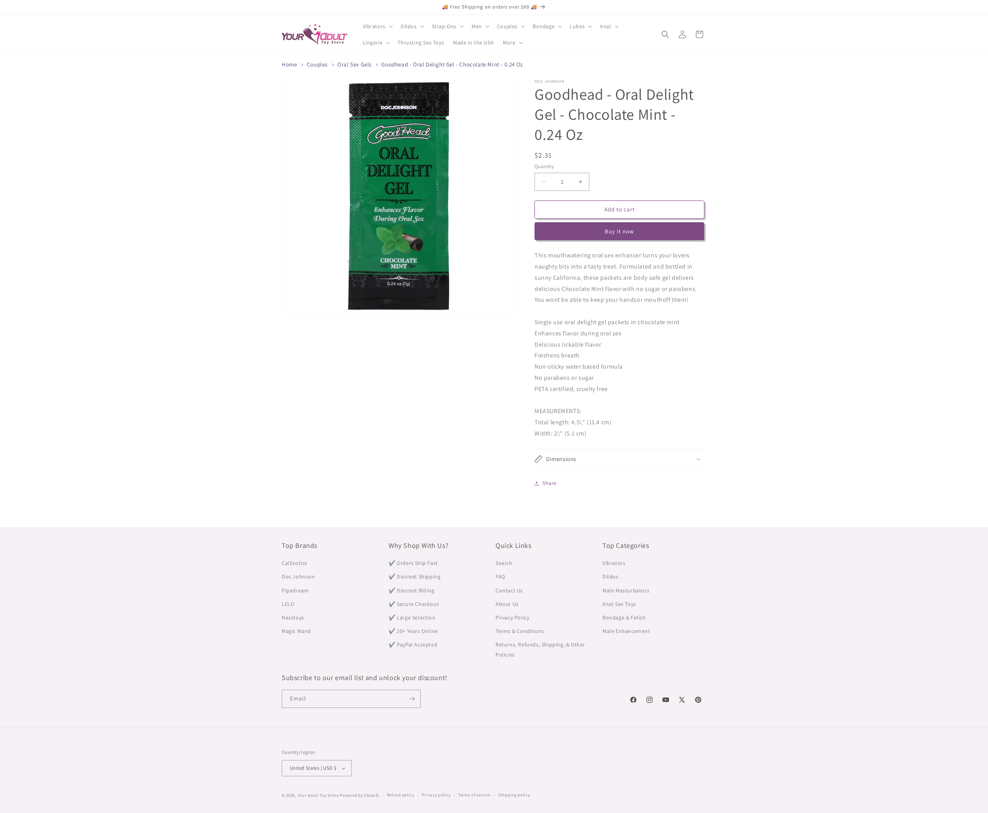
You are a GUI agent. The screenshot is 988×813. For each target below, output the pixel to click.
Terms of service (474, 795)
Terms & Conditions (520, 631)
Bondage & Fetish (624, 617)
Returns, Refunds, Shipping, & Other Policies (540, 649)
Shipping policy (514, 795)
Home (289, 64)
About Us (507, 603)
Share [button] (549, 483)
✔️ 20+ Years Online (413, 631)
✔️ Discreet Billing (412, 590)
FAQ (500, 576)
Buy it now (619, 231)
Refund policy (400, 795)
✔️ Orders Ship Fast (413, 563)
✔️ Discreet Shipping (414, 576)
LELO (288, 603)
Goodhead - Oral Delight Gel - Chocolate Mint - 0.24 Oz (452, 64)
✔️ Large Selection (412, 617)
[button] (377, 26)
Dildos (610, 576)
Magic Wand (296, 631)
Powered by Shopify (359, 795)
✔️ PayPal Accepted (413, 644)
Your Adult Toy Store (318, 795)
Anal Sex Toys (619, 603)
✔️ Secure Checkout (414, 603)
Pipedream (295, 590)
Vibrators (613, 563)
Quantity (544, 166)
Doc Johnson (298, 576)
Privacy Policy (512, 617)
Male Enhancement (626, 631)
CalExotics (294, 563)
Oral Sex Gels (354, 64)
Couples (317, 64)
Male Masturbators (625, 590)
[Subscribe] (411, 699)
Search (504, 563)
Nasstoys (293, 617)
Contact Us (509, 590)
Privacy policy (436, 795)
